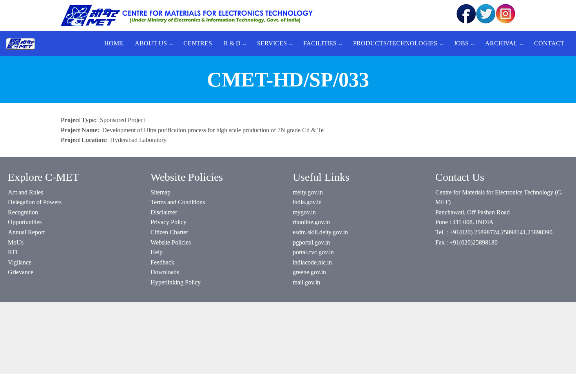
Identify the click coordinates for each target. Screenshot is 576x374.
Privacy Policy (168, 222)
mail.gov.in (306, 282)
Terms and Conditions (177, 202)
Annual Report (26, 232)
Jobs (461, 43)
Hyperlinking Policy (175, 282)
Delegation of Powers (35, 202)
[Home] (23, 43)
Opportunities (25, 222)
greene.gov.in (309, 272)
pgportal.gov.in (311, 242)
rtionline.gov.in (311, 222)
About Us (151, 43)
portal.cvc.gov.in (313, 252)
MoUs (16, 242)
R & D (232, 43)
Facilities (320, 43)
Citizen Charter (169, 232)
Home (113, 43)
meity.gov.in (308, 192)
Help (156, 252)
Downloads (164, 272)
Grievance (20, 272)
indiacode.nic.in (312, 262)
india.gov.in (307, 202)
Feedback (162, 262)
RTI (13, 252)
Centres (197, 43)
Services (272, 43)
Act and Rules (25, 192)
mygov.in (304, 212)
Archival (501, 43)
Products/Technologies (395, 43)
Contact (549, 43)
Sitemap (160, 192)
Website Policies (170, 242)
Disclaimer (163, 212)
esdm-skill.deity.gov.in (320, 232)
